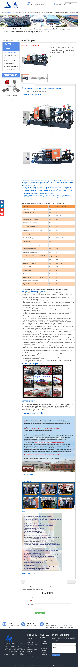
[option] (11, 88)
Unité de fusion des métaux (11, 58)
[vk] (2, 214)
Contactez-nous (32, 653)
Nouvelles (30, 651)
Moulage (50, 587)
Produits (30, 640)
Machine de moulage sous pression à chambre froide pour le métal (12, 52)
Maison (30, 638)
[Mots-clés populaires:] (74, 12)
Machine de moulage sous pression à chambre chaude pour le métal (12, 55)
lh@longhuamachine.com (37, 4)
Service (30, 647)
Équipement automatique (11, 66)
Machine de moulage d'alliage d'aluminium (32, 589)
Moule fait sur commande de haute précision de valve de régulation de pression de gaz (11, 97)
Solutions (30, 642)
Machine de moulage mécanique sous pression (33, 587)
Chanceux (62, 665)
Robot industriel (44, 648)
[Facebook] (2, 202)
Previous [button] (4, 90)
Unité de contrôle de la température (12, 61)
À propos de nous (32, 649)
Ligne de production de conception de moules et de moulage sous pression (12, 63)
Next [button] (18, 90)
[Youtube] (2, 210)
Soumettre (39, 613)
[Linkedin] (2, 206)
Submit (56, 655)
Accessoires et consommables (12, 69)
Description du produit (28, 85)
